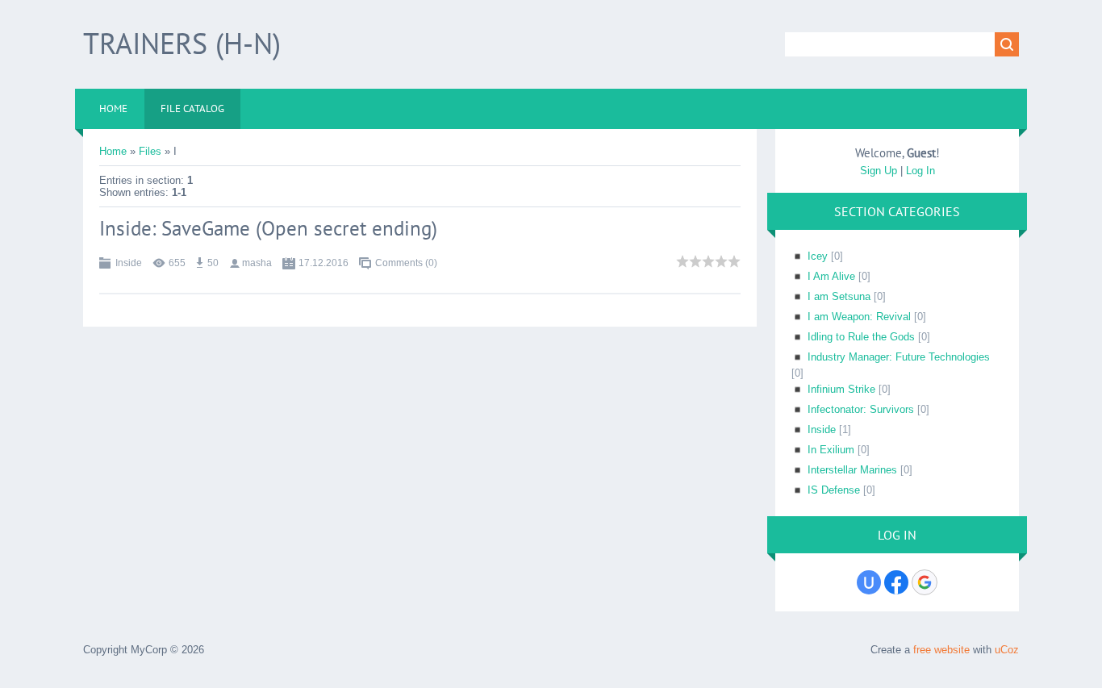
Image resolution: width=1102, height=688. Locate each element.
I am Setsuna (839, 296)
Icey (818, 256)
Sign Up (878, 171)
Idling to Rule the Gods (861, 337)
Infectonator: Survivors (861, 409)
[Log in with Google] (924, 582)
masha (257, 263)
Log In (920, 171)
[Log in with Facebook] (896, 582)
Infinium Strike (841, 389)
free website (941, 650)
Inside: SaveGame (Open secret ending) (268, 228)
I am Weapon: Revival (859, 317)
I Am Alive (831, 276)
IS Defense (834, 490)
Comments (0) (406, 263)
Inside (128, 263)
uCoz (1007, 650)
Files (150, 151)
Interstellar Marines (852, 470)
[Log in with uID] (869, 582)
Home (113, 151)
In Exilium (831, 450)
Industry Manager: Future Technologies (899, 357)
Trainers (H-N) (182, 43)
